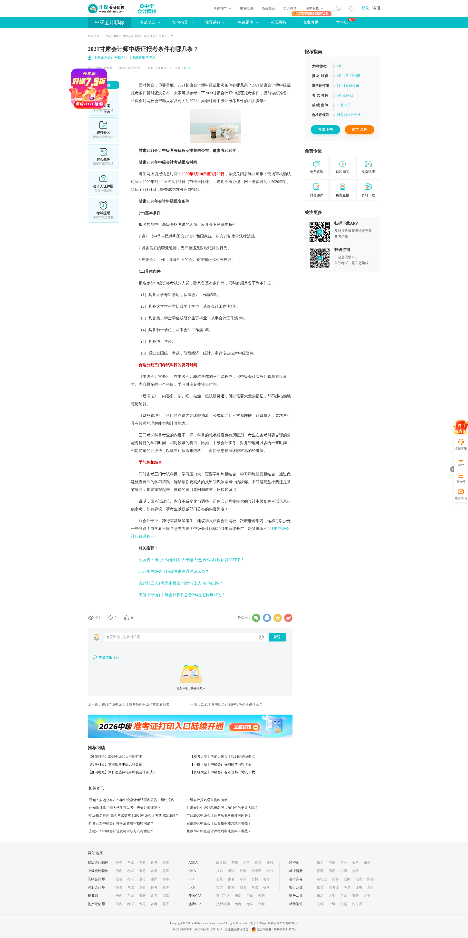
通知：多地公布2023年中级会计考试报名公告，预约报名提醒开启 (138, 800)
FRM (191, 887)
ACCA (193, 862)
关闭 (126, 131)
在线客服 (461, 448)
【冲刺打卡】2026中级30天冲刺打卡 (115, 756)
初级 (320, 904)
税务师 (93, 896)
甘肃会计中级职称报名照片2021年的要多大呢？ (222, 808)
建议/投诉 (461, 498)
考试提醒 (103, 210)
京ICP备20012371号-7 (208, 929)
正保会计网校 (111, 36)
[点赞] (127, 618)
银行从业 (296, 887)
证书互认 (223, 896)
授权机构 (223, 904)
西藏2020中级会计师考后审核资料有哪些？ (218, 831)
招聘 (320, 871)
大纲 (332, 896)
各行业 (322, 879)
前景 (234, 862)
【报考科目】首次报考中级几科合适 (115, 764)
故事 (355, 871)
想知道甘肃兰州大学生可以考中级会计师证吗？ (125, 808)
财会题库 (103, 156)
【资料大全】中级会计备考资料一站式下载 (222, 772)
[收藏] (110, 618)
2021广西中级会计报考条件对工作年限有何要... (137, 704)
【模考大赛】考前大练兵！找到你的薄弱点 (222, 756)
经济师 (294, 862)
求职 (343, 871)
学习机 (342, 22)
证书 (358, 887)
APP (461, 465)
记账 (347, 879)
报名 (162, 36)
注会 (343, 904)
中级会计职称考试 (193, 376)
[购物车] (338, 7)
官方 (219, 887)
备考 (154, 862)
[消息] (351, 7)
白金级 (221, 862)
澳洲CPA (195, 904)
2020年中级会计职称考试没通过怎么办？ (174, 571)
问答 (335, 879)
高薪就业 (268, 8)
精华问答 (296, 904)
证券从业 (296, 896)
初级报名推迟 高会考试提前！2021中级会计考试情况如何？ (134, 815)
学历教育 (290, 8)
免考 (246, 862)
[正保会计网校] (106, 8)
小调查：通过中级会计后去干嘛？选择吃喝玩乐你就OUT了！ (191, 560)
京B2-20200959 (182, 929)
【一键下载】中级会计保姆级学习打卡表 (221, 764)
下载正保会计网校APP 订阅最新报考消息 (125, 57)
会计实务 (296, 879)
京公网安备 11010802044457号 (276, 929)
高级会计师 (96, 879)
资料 (269, 862)
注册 (376, 8)
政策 (258, 862)
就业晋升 (296, 871)
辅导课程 (359, 129)
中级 (332, 904)
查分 (142, 862)
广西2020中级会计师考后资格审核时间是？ (218, 815)
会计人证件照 (103, 183)
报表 (358, 879)
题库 (165, 862)
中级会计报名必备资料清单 (206, 800)
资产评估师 (96, 904)
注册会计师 (96, 887)
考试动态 (150, 36)
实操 (370, 879)
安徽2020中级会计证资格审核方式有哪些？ (218, 823)
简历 (332, 871)
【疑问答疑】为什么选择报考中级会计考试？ (122, 772)
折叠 (452, 469)
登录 (365, 8)
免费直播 (311, 22)
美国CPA (195, 896)
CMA (192, 871)
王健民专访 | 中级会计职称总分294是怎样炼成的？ (182, 595)
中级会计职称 (109, 22)
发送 (277, 637)
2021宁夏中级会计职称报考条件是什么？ (232, 704)
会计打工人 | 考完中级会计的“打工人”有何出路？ (181, 583)
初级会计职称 (98, 862)
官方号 (461, 481)
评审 (165, 879)
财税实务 (247, 8)
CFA (191, 879)
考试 (130, 862)
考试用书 (278, 22)
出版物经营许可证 (236, 929)
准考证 (256, 871)
